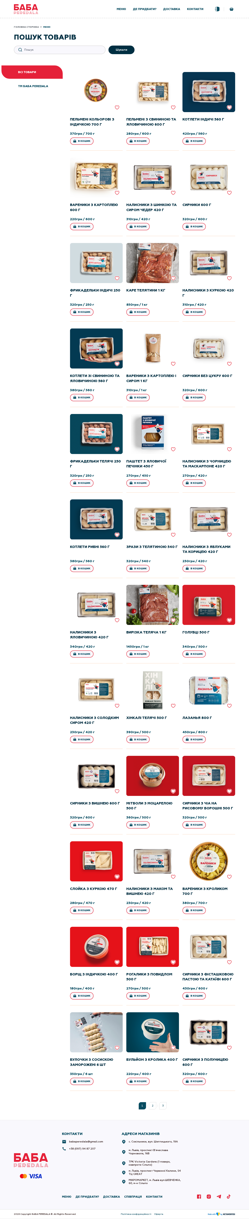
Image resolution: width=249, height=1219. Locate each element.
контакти (195, 9)
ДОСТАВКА (111, 1197)
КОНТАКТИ (154, 1197)
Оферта (158, 1214)
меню (121, 9)
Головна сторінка (26, 27)
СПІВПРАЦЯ (133, 1197)
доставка (171, 9)
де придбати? (144, 9)
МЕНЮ (66, 1197)
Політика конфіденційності (136, 1214)
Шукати (121, 49)
